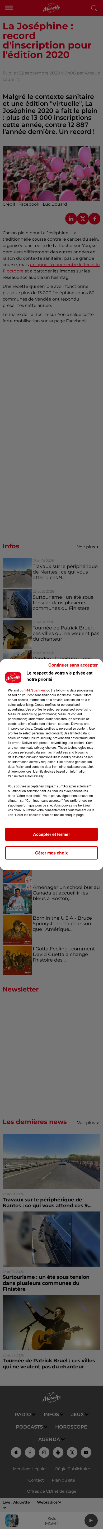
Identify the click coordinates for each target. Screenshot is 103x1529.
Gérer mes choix (51, 853)
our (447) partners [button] (33, 690)
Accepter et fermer (51, 834)
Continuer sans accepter (73, 665)
